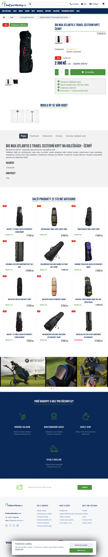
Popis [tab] (23, 136)
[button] (5, 52)
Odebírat (85, 487)
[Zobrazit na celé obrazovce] (5, 31)
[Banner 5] (56, 388)
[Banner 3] (53, 388)
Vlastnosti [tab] (34, 136)
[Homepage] (14, 4)
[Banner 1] (49, 388)
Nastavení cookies (81, 545)
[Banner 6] (58, 388)
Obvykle (71, 49)
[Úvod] (4, 17)
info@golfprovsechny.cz (16, 520)
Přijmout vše (81, 550)
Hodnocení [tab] (47, 136)
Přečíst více (19, 549)
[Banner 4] (54, 388)
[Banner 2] (51, 388)
